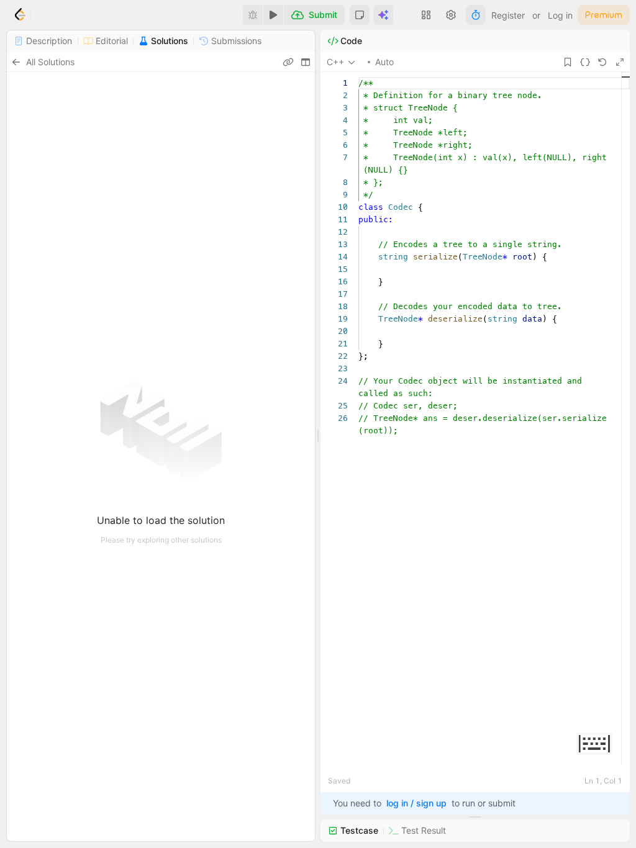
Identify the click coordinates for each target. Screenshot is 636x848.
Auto (384, 61)
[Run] (273, 15)
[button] (360, 15)
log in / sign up (416, 803)
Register (508, 15)
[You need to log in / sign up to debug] (253, 15)
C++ (335, 61)
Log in (560, 15)
